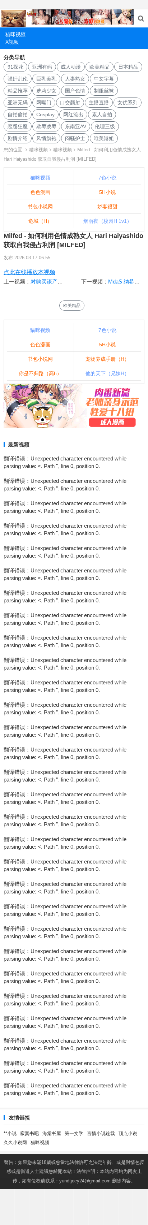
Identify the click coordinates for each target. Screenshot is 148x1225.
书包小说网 (40, 206)
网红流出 (73, 114)
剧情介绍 (18, 138)
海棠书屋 (51, 1133)
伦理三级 (105, 126)
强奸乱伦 (18, 79)
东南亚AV (75, 126)
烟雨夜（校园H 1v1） (107, 221)
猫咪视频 (15, 34)
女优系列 (127, 102)
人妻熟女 (75, 79)
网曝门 (43, 102)
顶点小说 (128, 1133)
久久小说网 (15, 1142)
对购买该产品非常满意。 (60, 281)
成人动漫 (71, 67)
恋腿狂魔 (18, 126)
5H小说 (107, 192)
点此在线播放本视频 (29, 272)
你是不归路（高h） (40, 373)
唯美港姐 (104, 138)
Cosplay (45, 114)
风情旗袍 (46, 138)
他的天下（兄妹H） (107, 373)
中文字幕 (104, 79)
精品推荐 (18, 91)
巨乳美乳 (46, 79)
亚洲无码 (18, 102)
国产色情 (75, 91)
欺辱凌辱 (46, 126)
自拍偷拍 (18, 114)
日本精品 (128, 67)
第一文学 (74, 1133)
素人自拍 (102, 114)
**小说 (10, 1133)
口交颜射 (70, 102)
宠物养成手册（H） (107, 359)
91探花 (15, 67)
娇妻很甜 (107, 206)
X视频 (12, 42)
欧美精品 (99, 67)
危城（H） (40, 221)
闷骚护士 (75, 138)
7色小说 (107, 178)
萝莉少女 (46, 91)
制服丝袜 (104, 91)
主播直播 (99, 102)
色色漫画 (40, 192)
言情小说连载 (101, 1133)
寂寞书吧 (29, 1133)
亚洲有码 (42, 67)
